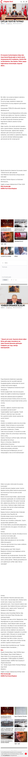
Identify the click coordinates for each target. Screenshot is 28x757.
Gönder (5, 279)
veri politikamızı (6, 755)
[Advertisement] (14, 39)
